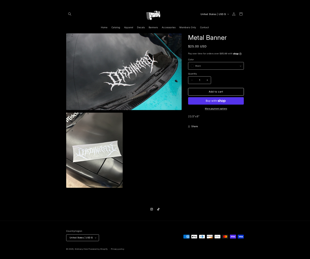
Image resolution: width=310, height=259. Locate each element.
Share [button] (194, 126)
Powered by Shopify (98, 249)
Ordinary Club (81, 249)
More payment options (216, 108)
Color (191, 59)
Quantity (192, 73)
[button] (69, 14)
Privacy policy (117, 249)
